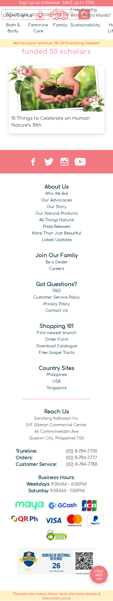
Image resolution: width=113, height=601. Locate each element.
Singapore (57, 388)
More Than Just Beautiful (56, 233)
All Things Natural (56, 220)
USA (56, 381)
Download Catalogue (56, 346)
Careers (56, 269)
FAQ (57, 291)
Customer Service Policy (56, 297)
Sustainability (85, 25)
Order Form (56, 339)
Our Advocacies (56, 200)
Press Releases (56, 226)
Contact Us (56, 310)
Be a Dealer (57, 262)
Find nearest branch (56, 333)
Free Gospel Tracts (56, 352)
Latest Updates (57, 240)
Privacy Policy (56, 304)
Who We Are (56, 193)
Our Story (57, 207)
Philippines (56, 374)
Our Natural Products (56, 213)
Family (60, 25)
